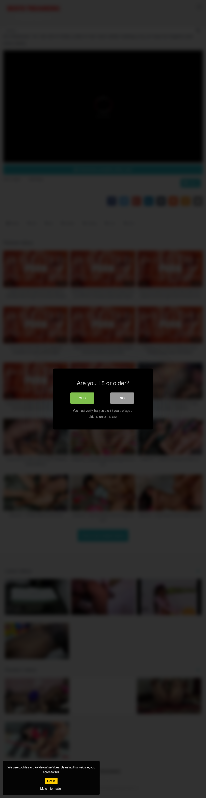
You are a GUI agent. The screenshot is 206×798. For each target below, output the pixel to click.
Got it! (51, 780)
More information (51, 788)
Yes (82, 398)
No (122, 398)
